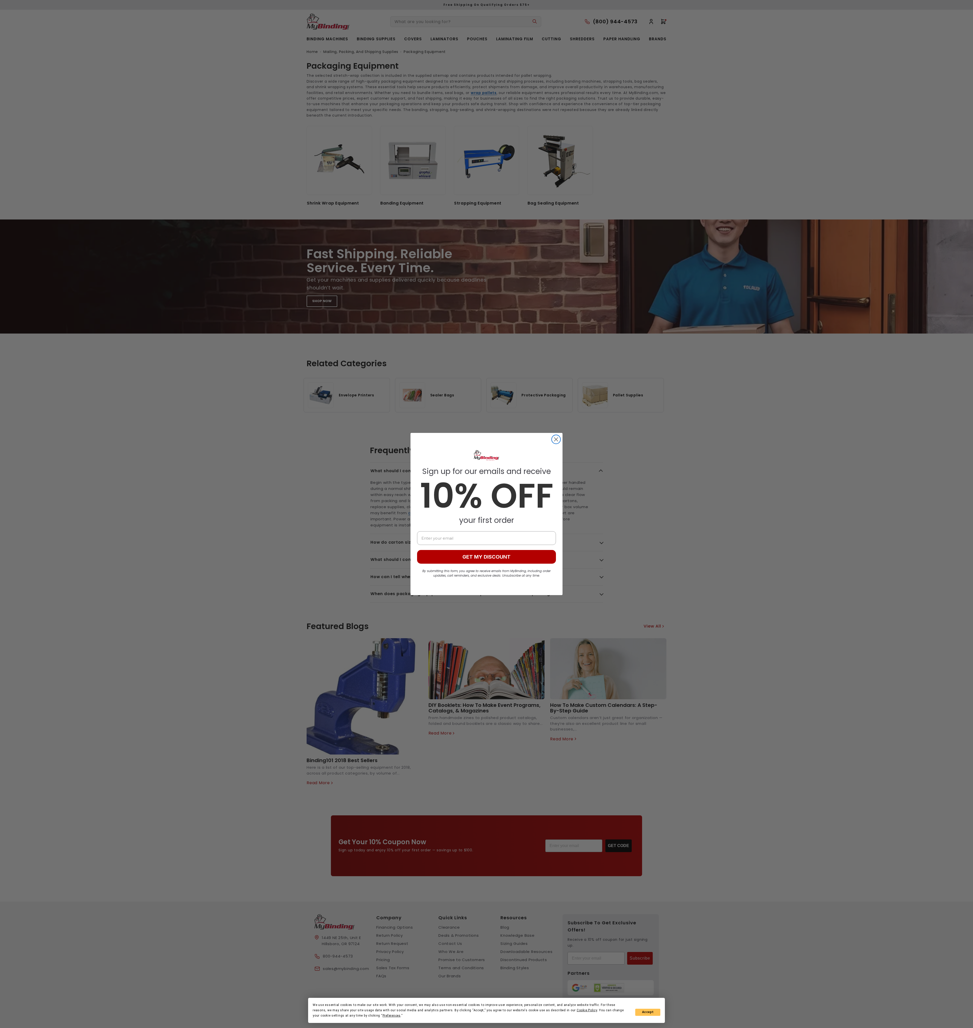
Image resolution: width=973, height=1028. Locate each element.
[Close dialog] (556, 439)
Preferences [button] (392, 1015)
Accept (648, 1012)
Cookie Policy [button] (587, 1010)
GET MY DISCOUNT (486, 557)
